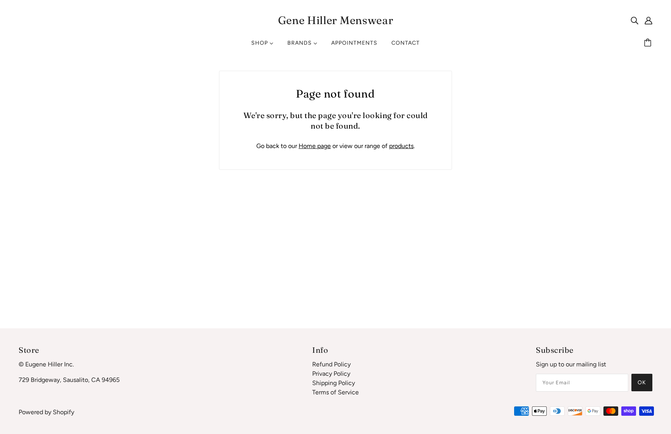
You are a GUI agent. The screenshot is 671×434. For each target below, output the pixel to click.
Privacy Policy (331, 373)
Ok (642, 382)
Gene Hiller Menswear (335, 20)
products (401, 146)
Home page (315, 146)
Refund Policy (331, 364)
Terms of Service (335, 392)
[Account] (648, 20)
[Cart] (649, 43)
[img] (634, 20)
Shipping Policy (333, 383)
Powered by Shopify (46, 412)
